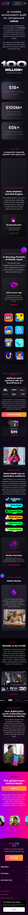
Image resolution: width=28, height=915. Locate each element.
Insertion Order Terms (7, 898)
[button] (25, 3)
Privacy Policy (5, 894)
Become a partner (14, 414)
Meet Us (14, 788)
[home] (5, 3)
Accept (14, 909)
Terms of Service (5, 891)
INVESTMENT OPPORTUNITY (18, 3)
